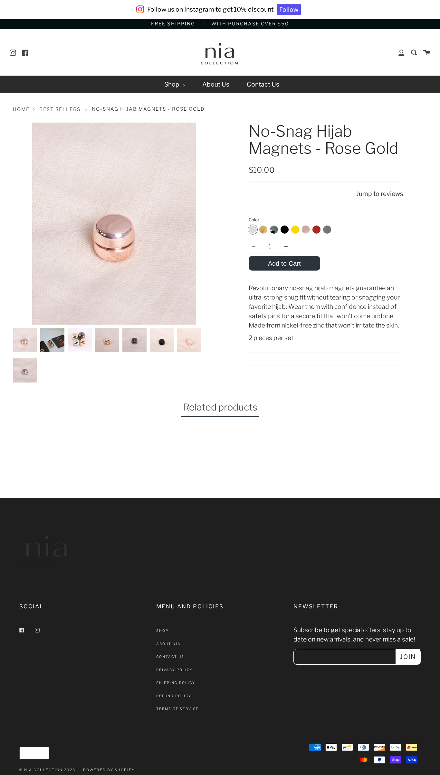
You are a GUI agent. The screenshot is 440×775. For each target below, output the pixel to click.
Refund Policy (173, 696)
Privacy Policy (174, 670)
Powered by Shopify (109, 770)
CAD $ (32, 753)
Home (21, 109)
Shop (172, 84)
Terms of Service (177, 709)
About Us (215, 84)
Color (254, 219)
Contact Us (263, 84)
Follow (288, 9)
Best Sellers (60, 109)
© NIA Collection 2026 (47, 770)
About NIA (168, 644)
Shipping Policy (175, 683)
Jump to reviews (379, 194)
